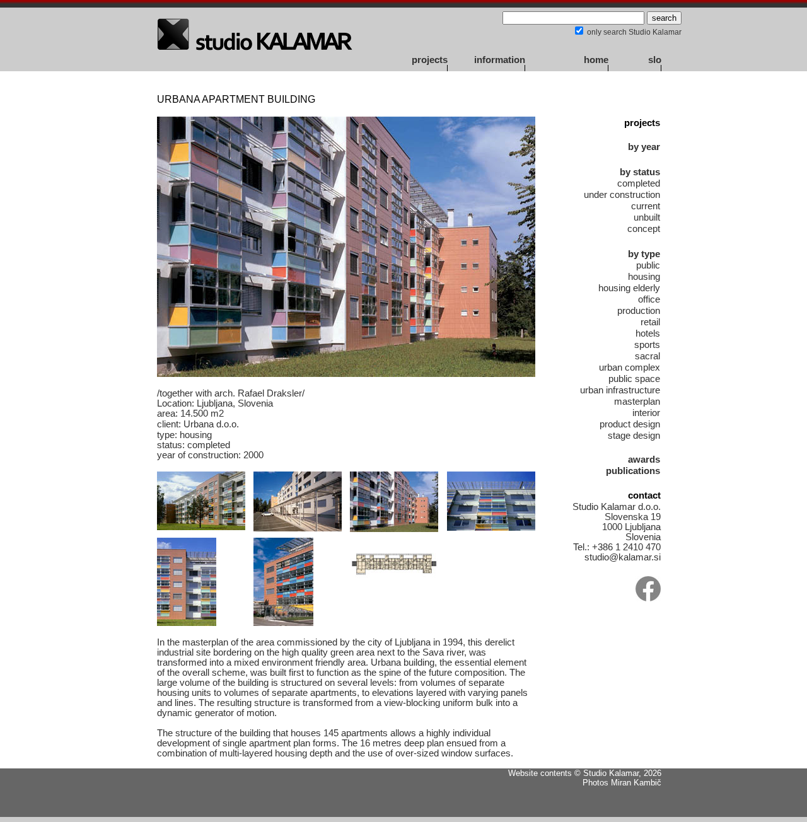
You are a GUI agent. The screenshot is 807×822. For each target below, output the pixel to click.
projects (430, 60)
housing (644, 277)
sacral (647, 356)
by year (644, 147)
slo (654, 60)
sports (647, 345)
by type (644, 254)
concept (643, 229)
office (649, 299)
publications (633, 471)
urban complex (629, 367)
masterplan (637, 402)
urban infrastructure (620, 390)
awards (644, 459)
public (648, 265)
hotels (648, 333)
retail (650, 322)
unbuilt (647, 217)
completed (638, 183)
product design (630, 424)
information (499, 60)
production (638, 311)
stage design (634, 436)
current (645, 206)
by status (640, 172)
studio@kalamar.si (622, 557)
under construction (622, 195)
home (596, 60)
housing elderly (629, 288)
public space (634, 379)
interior (646, 413)
